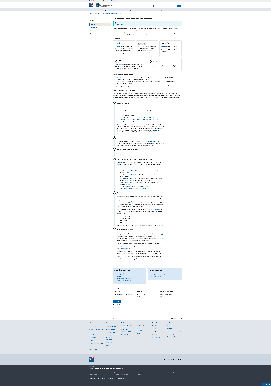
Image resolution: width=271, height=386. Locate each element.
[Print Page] (113, 318)
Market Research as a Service (126, 162)
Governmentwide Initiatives (110, 323)
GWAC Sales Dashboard (158, 274)
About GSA (169, 10)
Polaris (119, 79)
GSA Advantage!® (121, 273)
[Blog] (178, 359)
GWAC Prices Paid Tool (158, 273)
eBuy (118, 274)
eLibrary (119, 276)
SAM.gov (130, 202)
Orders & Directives (141, 330)
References (139, 323)
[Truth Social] (171, 359)
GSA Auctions (170, 336)
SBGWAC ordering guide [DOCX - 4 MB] (129, 178)
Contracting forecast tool (173, 331)
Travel (152, 10)
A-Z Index (154, 325)
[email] (181, 359)
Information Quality (111, 342)
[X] (166, 359)
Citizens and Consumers (95, 332)
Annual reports (140, 325)
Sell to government (108, 10)
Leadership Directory (126, 331)
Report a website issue (126, 325)
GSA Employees (93, 337)
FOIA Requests (140, 374)
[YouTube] (173, 359)
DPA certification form (153, 141)
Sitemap (154, 328)
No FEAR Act (140, 372)
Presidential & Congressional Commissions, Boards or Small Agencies (96, 344)
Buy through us (95, 10)
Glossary (267, 384)
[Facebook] (164, 359)
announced (124, 77)
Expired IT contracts (157, 276)
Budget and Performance (143, 328)
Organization (124, 329)
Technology (160, 10)
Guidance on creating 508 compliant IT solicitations (132, 188)
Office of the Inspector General (120, 374)
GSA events (130, 86)
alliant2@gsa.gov (156, 130)
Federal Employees (94, 334)
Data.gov (154, 334)
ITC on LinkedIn (142, 294)
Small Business (93, 349)
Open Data (108, 345)
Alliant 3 (118, 81)
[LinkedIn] (169, 359)
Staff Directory (124, 334)
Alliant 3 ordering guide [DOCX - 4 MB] (129, 174)
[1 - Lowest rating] (161, 296)
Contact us (124, 323)
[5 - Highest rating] (171, 296)
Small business (143, 10)
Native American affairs (95, 340)
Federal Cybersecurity (111, 335)
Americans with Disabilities (96, 329)
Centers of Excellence (111, 326)
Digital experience (110, 329)
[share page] (115, 319)
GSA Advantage (171, 334)
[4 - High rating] (169, 296)
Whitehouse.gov (156, 337)
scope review (127, 153)
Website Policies (93, 374)
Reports (115, 372)
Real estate (119, 10)
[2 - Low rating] (164, 296)
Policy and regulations (130, 10)
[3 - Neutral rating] (166, 296)
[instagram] (176, 359)
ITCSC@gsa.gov (119, 307)
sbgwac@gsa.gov (143, 132)
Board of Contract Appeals (166, 372)
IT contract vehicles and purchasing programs (111, 13)
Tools (168, 323)
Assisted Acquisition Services (124, 280)
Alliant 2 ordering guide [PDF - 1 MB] (128, 170)
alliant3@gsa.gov (128, 132)
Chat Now (116, 301)
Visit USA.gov (121, 378)
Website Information (157, 323)
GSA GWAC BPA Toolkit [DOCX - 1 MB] (129, 182)
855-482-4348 (118, 304)
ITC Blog (141, 297)
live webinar (137, 110)
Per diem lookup (158, 6)
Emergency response (111, 332)
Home (90, 13)
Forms (138, 333)
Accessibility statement (95, 372)
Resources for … (93, 327)
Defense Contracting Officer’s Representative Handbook (133, 186)
